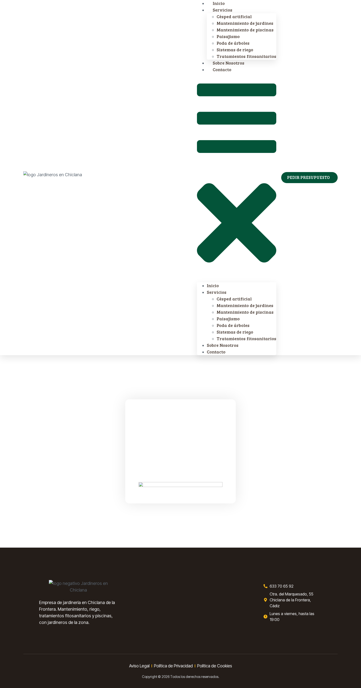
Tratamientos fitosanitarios (246, 338)
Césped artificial (234, 16)
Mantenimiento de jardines (245, 23)
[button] (236, 177)
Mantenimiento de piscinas (245, 30)
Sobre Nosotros (222, 345)
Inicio (213, 285)
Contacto (222, 69)
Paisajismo (228, 36)
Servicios (222, 10)
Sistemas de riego (235, 50)
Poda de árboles (233, 43)
